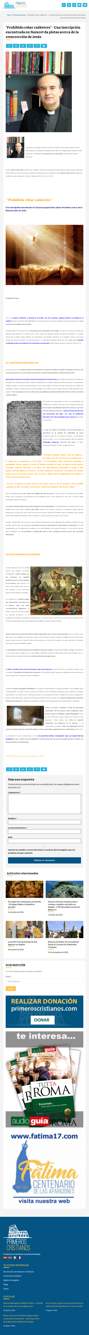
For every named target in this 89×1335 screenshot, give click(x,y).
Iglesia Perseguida (11, 1280)
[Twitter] (16, 46)
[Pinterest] (37, 46)
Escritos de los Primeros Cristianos (18, 1271)
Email (8, 976)
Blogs (5, 1284)
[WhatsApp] (30, 46)
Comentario (14, 792)
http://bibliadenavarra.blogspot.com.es (25, 755)
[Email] (44, 46)
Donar (6, 1288)
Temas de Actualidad (12, 1276)
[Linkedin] (23, 46)
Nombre (12, 818)
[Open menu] (85, 5)
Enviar (10, 988)
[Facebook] (9, 46)
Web (10, 837)
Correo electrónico (17, 827)
